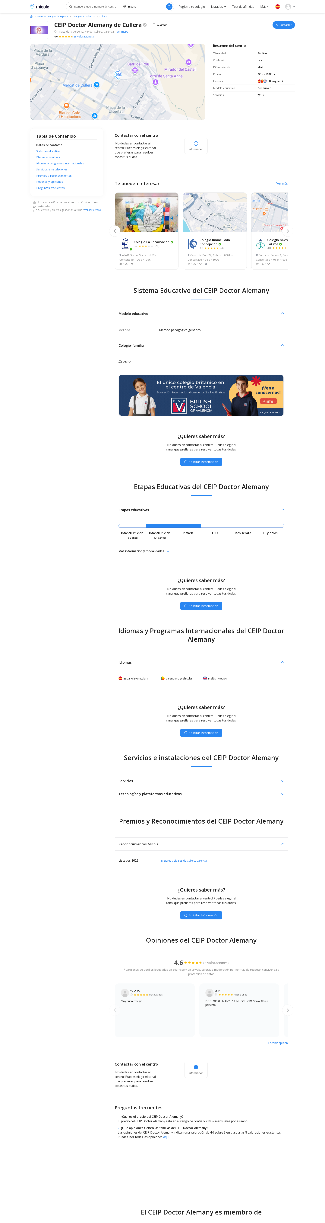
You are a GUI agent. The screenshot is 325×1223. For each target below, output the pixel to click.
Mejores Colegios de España (52, 16)
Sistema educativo (48, 151)
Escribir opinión (278, 1043)
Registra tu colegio (191, 7)
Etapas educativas (48, 157)
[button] (277, 6)
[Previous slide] (114, 231)
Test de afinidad (243, 7)
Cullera (103, 16)
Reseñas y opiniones (49, 181)
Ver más (282, 183)
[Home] (31, 16)
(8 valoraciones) (84, 36)
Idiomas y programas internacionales (60, 163)
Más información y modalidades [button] (141, 551)
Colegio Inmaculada (215, 242)
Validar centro (92, 210)
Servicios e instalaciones (52, 169)
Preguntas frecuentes (50, 188)
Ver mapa (122, 31)
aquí (166, 1137)
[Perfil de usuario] (290, 7)
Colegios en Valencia (84, 16)
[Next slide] (287, 231)
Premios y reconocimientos (54, 175)
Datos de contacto (49, 145)
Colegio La (151, 242)
